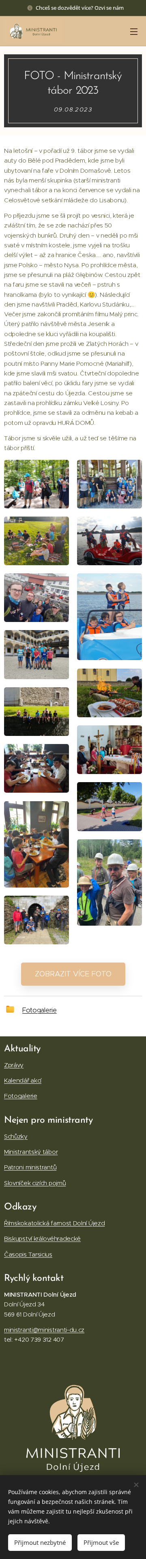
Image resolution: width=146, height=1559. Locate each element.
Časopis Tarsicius (28, 1254)
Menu (134, 31)
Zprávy (14, 1065)
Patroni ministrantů (30, 1167)
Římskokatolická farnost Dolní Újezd (54, 1223)
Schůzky (16, 1136)
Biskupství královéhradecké (42, 1238)
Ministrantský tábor (31, 1152)
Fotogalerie (39, 1010)
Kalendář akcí (22, 1080)
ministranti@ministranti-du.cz (44, 1330)
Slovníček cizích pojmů (35, 1183)
